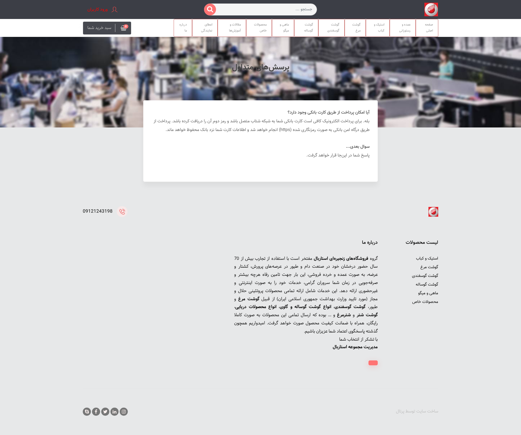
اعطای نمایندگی (206, 27)
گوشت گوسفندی (333, 27)
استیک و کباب (379, 27)
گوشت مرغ (356, 27)
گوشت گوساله (308, 27)
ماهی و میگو (284, 27)
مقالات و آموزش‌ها (235, 27)
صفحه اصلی (429, 27)
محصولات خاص (260, 27)
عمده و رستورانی (405, 27)
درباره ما (183, 27)
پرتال (400, 411)
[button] (107, 28)
